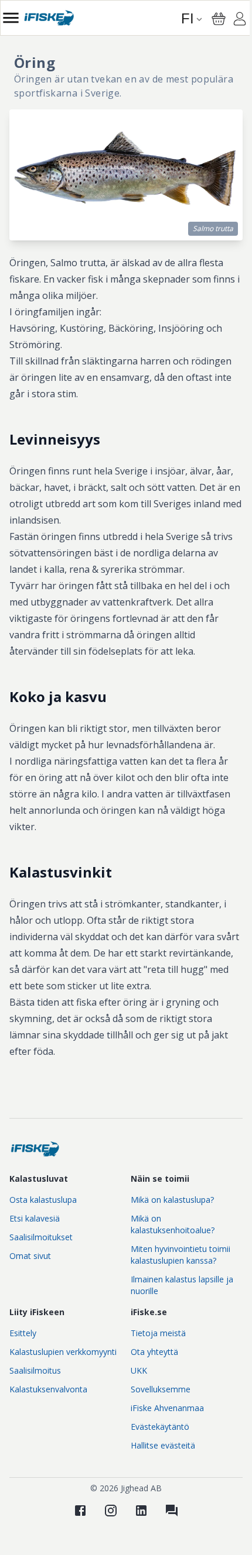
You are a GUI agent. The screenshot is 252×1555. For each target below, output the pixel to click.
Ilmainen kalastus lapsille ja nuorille (182, 1285)
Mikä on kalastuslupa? (172, 1199)
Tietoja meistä (158, 1333)
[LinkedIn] (141, 1510)
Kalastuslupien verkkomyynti (63, 1351)
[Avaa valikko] (11, 18)
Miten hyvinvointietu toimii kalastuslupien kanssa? (180, 1254)
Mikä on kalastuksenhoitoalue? (172, 1224)
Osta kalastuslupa (43, 1199)
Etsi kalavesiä (34, 1218)
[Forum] (171, 1510)
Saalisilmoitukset (41, 1237)
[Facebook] (80, 1510)
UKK (139, 1370)
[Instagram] (110, 1510)
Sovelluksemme (160, 1389)
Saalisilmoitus (35, 1370)
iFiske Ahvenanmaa (167, 1407)
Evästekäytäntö (160, 1426)
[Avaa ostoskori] (219, 19)
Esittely (22, 1333)
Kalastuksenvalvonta (48, 1389)
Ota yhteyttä (154, 1351)
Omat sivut (30, 1255)
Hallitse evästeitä (163, 1445)
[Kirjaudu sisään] (240, 20)
